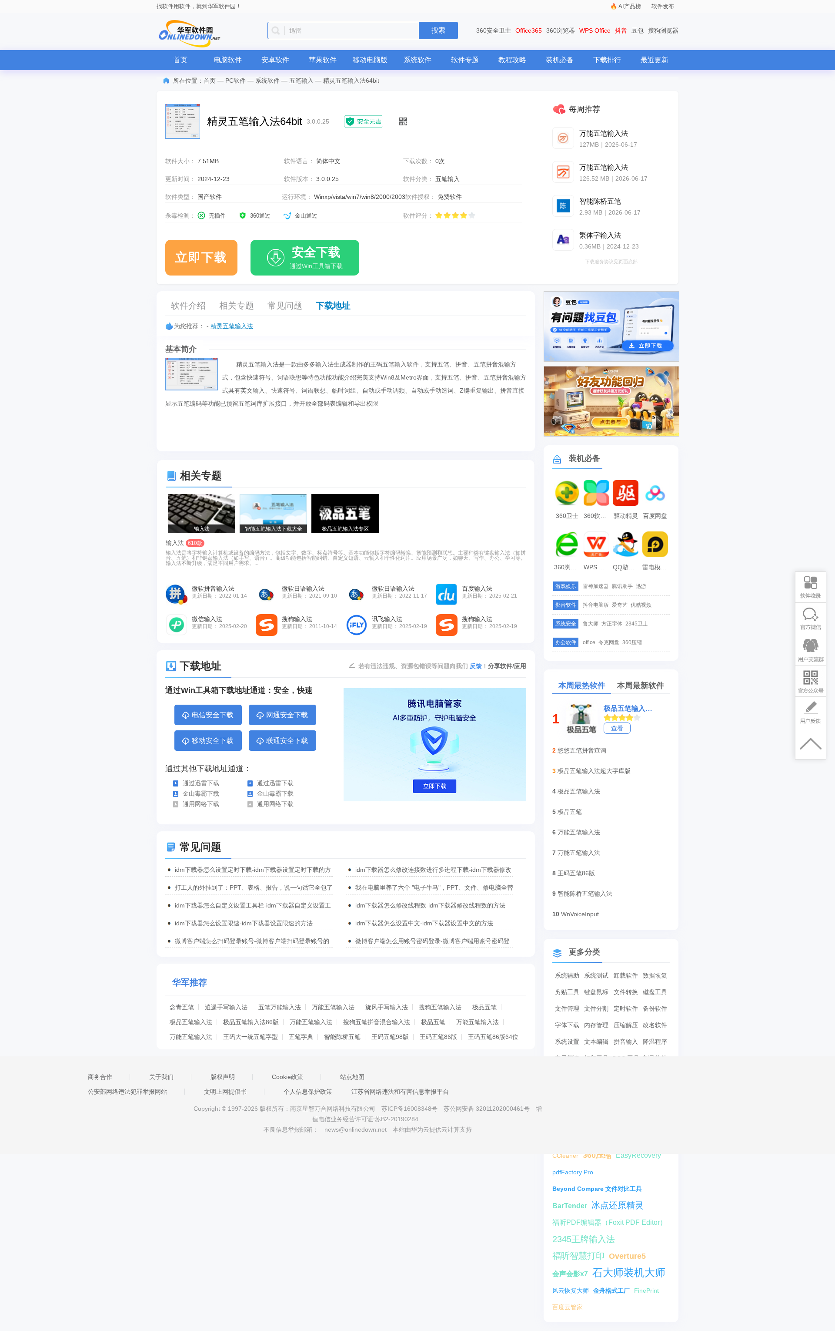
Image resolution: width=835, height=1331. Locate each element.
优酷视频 (641, 605)
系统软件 (417, 60)
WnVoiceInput (580, 914)
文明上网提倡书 (225, 1092)
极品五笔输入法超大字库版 (594, 770)
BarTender (569, 1206)
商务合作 (100, 1077)
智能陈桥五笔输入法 (585, 893)
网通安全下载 (287, 715)
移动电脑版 (370, 60)
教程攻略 (512, 60)
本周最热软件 (581, 685)
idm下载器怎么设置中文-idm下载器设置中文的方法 (424, 923)
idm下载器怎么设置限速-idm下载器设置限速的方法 (244, 923)
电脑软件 (228, 60)
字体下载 (567, 1025)
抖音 (621, 30)
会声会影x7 (570, 1273)
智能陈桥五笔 (342, 1037)
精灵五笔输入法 (231, 326)
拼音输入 (626, 1041)
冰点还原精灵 (617, 1205)
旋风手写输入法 (386, 1007)
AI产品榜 (629, 6)
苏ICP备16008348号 (409, 1108)
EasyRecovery (638, 1155)
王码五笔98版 (390, 1037)
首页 (180, 60)
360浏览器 (560, 30)
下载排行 (607, 60)
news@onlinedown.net (355, 1129)
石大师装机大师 (628, 1272)
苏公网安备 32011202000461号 (487, 1108)
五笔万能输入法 (279, 1007)
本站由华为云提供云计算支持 (432, 1129)
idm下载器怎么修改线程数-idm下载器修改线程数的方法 (430, 905)
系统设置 (567, 1041)
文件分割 (596, 1008)
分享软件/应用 (507, 665)
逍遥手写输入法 (226, 1007)
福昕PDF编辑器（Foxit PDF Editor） (609, 1222)
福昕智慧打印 (578, 1255)
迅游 (641, 586)
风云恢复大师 (570, 1290)
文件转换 (626, 991)
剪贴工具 (567, 991)
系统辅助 (567, 975)
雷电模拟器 (656, 567)
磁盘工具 (655, 991)
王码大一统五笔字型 (250, 1037)
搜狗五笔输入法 (440, 1007)
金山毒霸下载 (201, 793)
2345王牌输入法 (583, 1239)
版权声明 (222, 1077)
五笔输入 (301, 80)
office (589, 642)
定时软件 (626, 1008)
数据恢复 (655, 975)
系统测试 (596, 975)
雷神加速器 (596, 586)
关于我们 (161, 1077)
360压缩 (632, 642)
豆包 (637, 30)
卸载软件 (626, 975)
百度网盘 (655, 515)
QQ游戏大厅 (627, 567)
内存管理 (596, 1025)
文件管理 (567, 1008)
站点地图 (352, 1077)
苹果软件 (323, 60)
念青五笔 (182, 1007)
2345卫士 (636, 624)
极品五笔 (484, 1007)
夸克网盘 (608, 642)
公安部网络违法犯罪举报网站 (127, 1092)
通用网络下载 (201, 803)
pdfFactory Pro (572, 1172)
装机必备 (560, 60)
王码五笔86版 (438, 1037)
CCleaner (565, 1155)
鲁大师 (590, 624)
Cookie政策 (287, 1077)
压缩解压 (626, 1025)
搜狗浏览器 (663, 30)
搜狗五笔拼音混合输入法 (376, 1022)
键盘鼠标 (596, 991)
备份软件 (655, 1008)
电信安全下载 (213, 715)
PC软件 (235, 80)
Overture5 (627, 1256)
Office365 (528, 30)
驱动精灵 (626, 515)
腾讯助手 (622, 586)
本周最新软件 (640, 685)
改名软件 (655, 1025)
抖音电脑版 (596, 605)
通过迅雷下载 (201, 783)
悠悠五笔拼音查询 (582, 750)
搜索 (438, 30)
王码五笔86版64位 (493, 1037)
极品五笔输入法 (191, 1022)
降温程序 (655, 1041)
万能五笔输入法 (333, 1007)
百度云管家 (567, 1307)
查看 (617, 728)
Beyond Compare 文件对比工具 (597, 1188)
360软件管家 (597, 515)
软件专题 (465, 60)
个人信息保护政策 (308, 1092)
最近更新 (654, 60)
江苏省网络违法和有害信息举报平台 (400, 1092)
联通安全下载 (287, 740)
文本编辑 (596, 1041)
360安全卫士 (493, 30)
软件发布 (662, 6)
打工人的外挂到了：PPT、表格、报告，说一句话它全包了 (254, 887)
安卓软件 (275, 60)
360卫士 (567, 515)
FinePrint (646, 1290)
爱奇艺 (620, 605)
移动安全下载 (213, 740)
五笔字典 (301, 1037)
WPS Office (595, 30)
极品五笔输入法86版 (251, 1022)
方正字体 (611, 624)
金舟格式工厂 (611, 1290)
